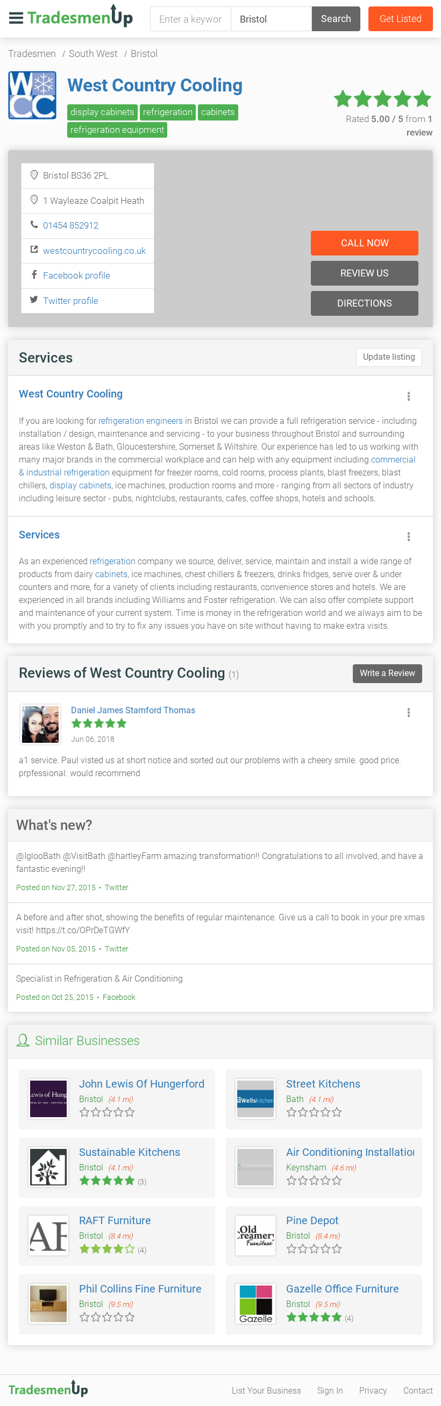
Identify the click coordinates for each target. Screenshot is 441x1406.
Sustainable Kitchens (129, 1152)
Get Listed (401, 18)
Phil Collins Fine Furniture (140, 1288)
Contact (418, 1391)
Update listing (389, 357)
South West (93, 53)
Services (39, 534)
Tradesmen (32, 53)
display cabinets (102, 111)
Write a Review (387, 673)
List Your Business (266, 1391)
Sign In (330, 1391)
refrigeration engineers (140, 421)
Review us (364, 273)
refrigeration (168, 111)
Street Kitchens (323, 1083)
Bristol (144, 53)
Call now (365, 242)
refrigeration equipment (117, 129)
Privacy (373, 1391)
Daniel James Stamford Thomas (133, 710)
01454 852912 (70, 225)
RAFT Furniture (115, 1220)
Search (336, 18)
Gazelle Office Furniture (342, 1288)
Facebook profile (76, 275)
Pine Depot (312, 1220)
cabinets (218, 111)
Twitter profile (70, 300)
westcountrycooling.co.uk (94, 250)
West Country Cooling (155, 85)
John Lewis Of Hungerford (141, 1083)
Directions (364, 303)
